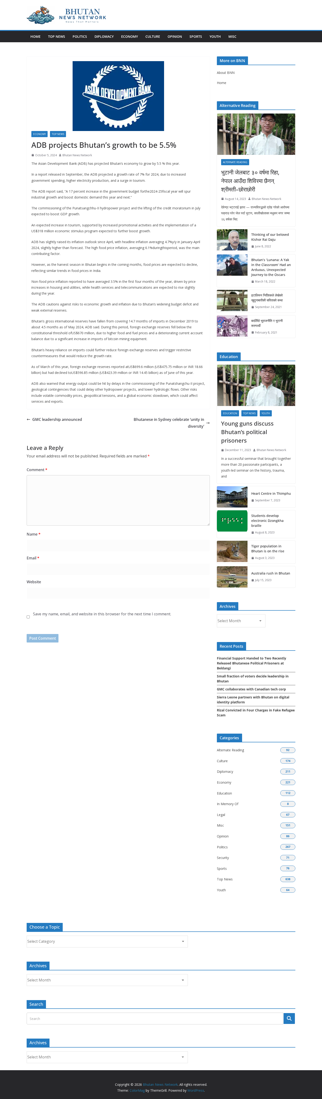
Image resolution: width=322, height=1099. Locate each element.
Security (223, 857)
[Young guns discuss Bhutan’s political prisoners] (256, 385)
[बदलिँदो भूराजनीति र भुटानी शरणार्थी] (232, 326)
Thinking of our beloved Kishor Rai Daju (270, 237)
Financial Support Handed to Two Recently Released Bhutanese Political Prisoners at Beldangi (251, 663)
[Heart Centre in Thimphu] (232, 496)
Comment (37, 469)
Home (35, 36)
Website (34, 581)
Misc (232, 36)
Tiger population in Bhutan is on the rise (267, 548)
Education (230, 413)
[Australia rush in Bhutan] (232, 577)
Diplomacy (104, 36)
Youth (215, 36)
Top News (56, 36)
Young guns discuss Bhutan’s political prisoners (247, 431)
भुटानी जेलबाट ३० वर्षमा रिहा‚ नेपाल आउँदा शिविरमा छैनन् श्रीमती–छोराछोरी (250, 180)
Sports (196, 36)
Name (34, 534)
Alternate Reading (235, 162)
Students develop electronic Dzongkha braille (267, 520)
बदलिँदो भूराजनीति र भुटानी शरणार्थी (267, 323)
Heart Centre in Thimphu (271, 493)
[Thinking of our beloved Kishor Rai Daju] (232, 240)
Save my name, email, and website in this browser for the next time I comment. (102, 614)
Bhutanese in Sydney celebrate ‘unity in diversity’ (169, 423)
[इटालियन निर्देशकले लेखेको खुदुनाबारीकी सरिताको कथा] (232, 301)
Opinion (175, 36)
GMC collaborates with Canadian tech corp (251, 689)
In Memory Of (227, 804)
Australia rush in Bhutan (270, 573)
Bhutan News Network (77, 155)
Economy (129, 36)
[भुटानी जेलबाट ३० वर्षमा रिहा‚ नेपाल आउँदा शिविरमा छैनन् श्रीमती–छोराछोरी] (256, 134)
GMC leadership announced (57, 419)
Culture (152, 36)
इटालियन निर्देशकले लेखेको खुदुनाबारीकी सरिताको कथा (267, 297)
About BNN (226, 72)
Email (33, 558)
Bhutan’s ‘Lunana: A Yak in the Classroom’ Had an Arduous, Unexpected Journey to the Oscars (271, 267)
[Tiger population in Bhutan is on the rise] (232, 552)
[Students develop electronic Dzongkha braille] (232, 524)
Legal (221, 814)
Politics (80, 36)
